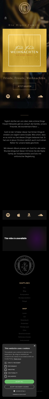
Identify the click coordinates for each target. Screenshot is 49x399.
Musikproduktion (24, 298)
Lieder (24, 313)
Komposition (24, 294)
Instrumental (24, 340)
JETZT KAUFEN (24, 86)
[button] (6, 18)
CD (24, 317)
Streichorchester (24, 333)
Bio (24, 288)
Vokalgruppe (24, 327)
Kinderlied (24, 323)
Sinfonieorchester (24, 337)
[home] (24, 8)
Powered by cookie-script (19, 394)
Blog (24, 291)
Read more (17, 359)
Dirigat (24, 301)
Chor (24, 330)
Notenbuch (24, 320)
